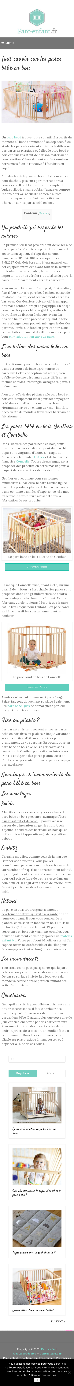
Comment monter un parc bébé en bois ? (34, 1131)
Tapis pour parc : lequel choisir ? (34, 1253)
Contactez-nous (50, 1353)
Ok (37, 1380)
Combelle (22, 461)
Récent (51, 1073)
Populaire (23, 1073)
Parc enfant (49, 1349)
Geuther (38, 457)
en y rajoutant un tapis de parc (31, 336)
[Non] (69, 1372)
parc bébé (14, 137)
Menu (9, 43)
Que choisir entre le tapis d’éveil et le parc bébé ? (37, 1193)
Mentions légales (24, 1353)
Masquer (44, 213)
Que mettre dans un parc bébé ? (33, 1310)
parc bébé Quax (18, 706)
